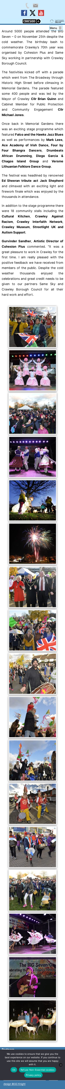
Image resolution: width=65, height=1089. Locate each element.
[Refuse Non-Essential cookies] (60, 1065)
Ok (13, 1069)
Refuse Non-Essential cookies (37, 1069)
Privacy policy (33, 1075)
